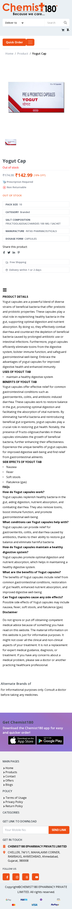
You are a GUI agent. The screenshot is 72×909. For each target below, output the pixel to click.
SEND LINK (59, 830)
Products (11, 772)
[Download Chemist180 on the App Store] (22, 740)
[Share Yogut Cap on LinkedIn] (14, 252)
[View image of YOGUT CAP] (11, 142)
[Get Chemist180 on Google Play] (50, 740)
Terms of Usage (16, 798)
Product (22, 53)
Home (9, 53)
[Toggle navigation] (30, 42)
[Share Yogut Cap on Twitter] (10, 252)
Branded (25, 212)
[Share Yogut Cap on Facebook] (5, 252)
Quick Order (14, 42)
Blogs (9, 785)
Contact (10, 776)
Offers (9, 780)
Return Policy (14, 806)
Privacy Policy (14, 802)
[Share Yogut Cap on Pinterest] (19, 252)
